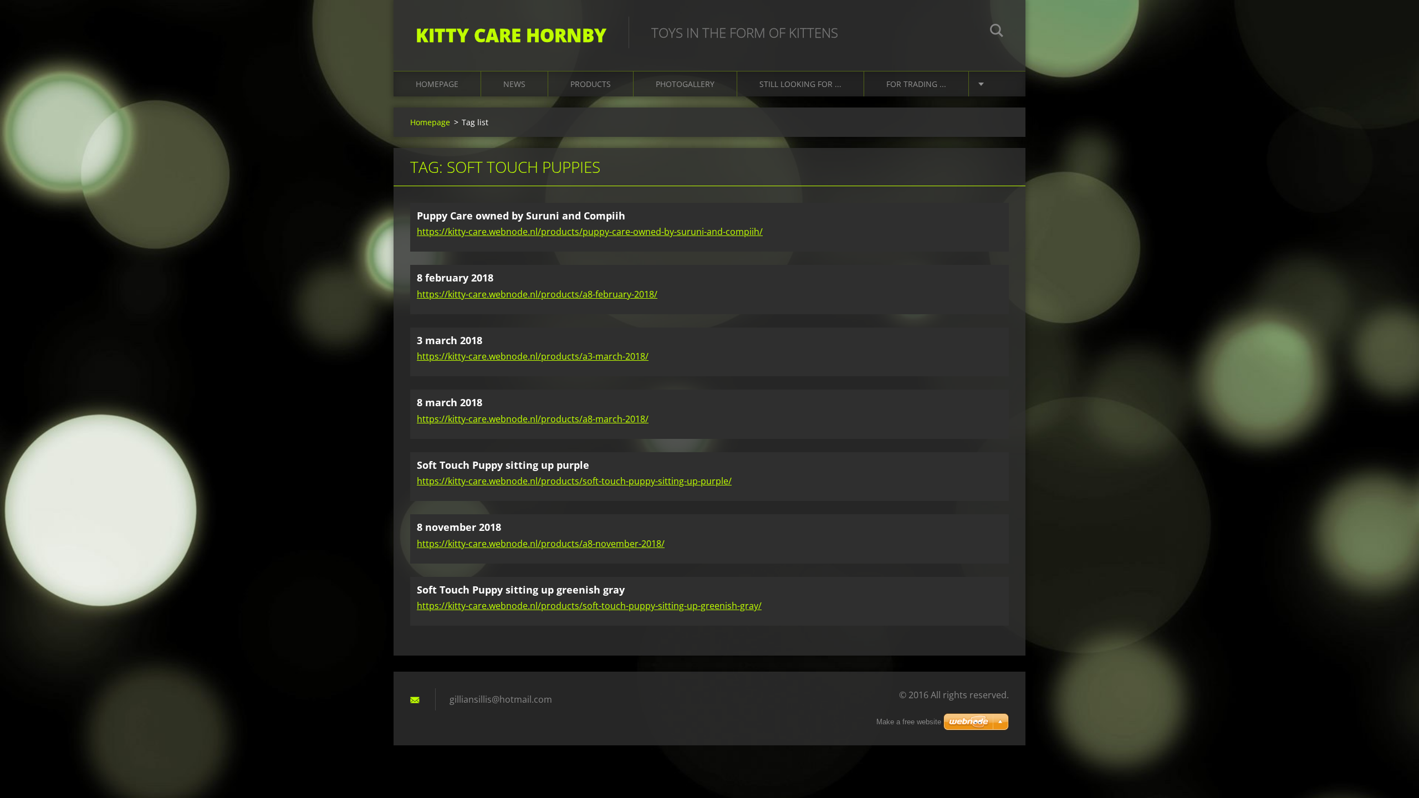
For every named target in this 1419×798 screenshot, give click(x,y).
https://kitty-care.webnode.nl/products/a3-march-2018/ (533, 356)
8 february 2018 (455, 277)
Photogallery (685, 84)
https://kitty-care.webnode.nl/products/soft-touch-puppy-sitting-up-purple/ (574, 481)
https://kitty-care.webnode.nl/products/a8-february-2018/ (537, 294)
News (514, 84)
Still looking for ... (800, 84)
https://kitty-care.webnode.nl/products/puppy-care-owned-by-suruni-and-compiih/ (590, 232)
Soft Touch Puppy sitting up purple (503, 465)
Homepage (437, 84)
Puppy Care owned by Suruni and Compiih (521, 215)
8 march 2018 (449, 402)
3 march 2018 (449, 340)
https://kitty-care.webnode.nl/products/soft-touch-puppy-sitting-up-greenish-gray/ (589, 606)
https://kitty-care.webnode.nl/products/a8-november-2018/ (541, 544)
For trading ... (916, 84)
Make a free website (908, 722)
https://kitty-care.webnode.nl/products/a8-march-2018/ (533, 419)
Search (996, 32)
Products (590, 84)
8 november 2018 (459, 527)
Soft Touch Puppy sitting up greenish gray (521, 589)
